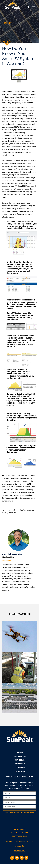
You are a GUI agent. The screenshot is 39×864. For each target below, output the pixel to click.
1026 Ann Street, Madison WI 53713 (19, 841)
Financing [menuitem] (20, 767)
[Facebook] (12, 858)
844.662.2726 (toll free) (19, 833)
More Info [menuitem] (20, 771)
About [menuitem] (20, 752)
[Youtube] (17, 858)
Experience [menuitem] (20, 763)
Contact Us (19, 846)
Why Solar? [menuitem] (20, 760)
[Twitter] (26, 858)
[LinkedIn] (22, 858)
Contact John (7, 560)
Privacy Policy (19, 851)
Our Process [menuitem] (20, 756)
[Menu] (33, 7)
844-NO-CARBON (19, 829)
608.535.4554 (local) (19, 837)
